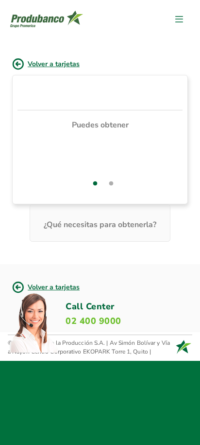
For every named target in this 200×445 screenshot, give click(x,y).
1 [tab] (95, 184)
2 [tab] (111, 184)
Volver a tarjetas (54, 64)
